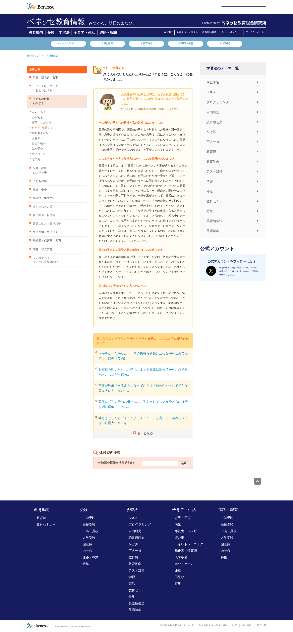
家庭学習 (212, 82)
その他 (36, 159)
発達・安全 (40, 189)
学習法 (64, 32)
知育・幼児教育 (42, 249)
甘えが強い (39, 143)
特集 (209, 211)
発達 (178, 570)
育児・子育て (184, 518)
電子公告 (261, 625)
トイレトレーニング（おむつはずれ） (45, 88)
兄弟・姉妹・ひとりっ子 (41, 170)
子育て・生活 (84, 32)
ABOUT (168, 32)
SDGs (210, 92)
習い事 (179, 537)
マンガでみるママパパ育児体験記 (45, 260)
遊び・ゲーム (184, 564)
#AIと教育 (107, 43)
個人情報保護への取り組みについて (218, 625)
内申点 (87, 550)
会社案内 (247, 625)
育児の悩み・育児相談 (47, 223)
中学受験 (89, 518)
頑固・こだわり (41, 122)
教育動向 (36, 32)
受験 (51, 32)
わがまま (37, 117)
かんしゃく (39, 112)
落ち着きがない (41, 133)
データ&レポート (255, 32)
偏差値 (87, 544)
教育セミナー (216, 201)
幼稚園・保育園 (186, 550)
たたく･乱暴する (42, 127)
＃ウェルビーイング (68, 43)
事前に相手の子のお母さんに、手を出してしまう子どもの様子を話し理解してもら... (143, 404)
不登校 (179, 577)
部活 (209, 191)
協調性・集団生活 (44, 198)
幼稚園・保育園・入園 (47, 240)
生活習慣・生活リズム (47, 232)
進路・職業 (108, 32)
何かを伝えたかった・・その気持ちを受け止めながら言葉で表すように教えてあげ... (143, 356)
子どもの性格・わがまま (42, 101)
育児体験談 (52, 55)
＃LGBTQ (224, 43)
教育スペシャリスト (187, 32)
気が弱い (37, 148)
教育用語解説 (209, 32)
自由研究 (212, 112)
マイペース (39, 154)
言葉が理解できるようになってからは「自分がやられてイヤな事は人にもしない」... (143, 388)
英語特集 (212, 231)
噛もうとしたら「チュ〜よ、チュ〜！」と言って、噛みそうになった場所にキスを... (143, 420)
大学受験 (89, 537)
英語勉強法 (214, 221)
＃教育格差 (146, 43)
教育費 (211, 151)
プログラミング (217, 102)
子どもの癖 (40, 181)
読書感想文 (214, 122)
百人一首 (212, 141)
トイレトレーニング (189, 544)
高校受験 (89, 524)
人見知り (37, 138)
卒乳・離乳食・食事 (45, 77)
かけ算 (211, 132)
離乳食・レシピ (186, 531)
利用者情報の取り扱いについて (177, 625)
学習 (209, 181)
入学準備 (181, 557)
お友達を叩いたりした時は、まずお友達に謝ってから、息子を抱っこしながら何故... (143, 372)
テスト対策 (214, 171)
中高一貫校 (90, 531)
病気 (178, 524)
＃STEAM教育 (185, 43)
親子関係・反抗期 (44, 215)
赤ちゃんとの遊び (44, 206)
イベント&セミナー (231, 32)
